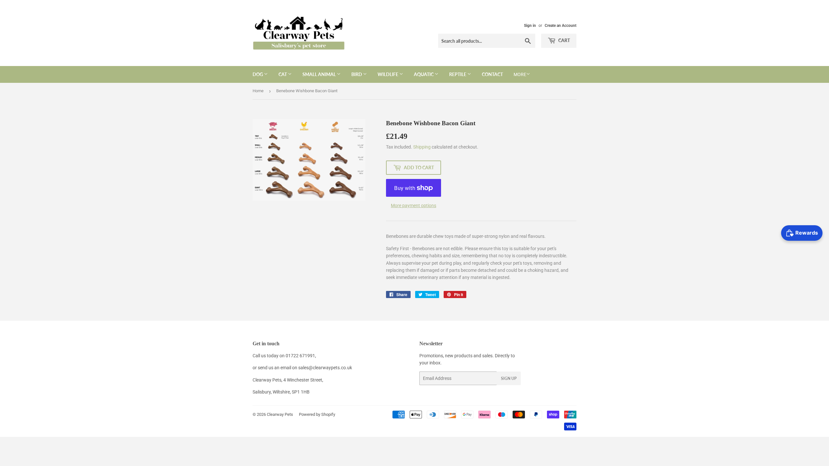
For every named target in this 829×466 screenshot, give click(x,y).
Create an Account (560, 25)
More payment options (413, 205)
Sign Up (509, 378)
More (520, 74)
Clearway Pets (280, 414)
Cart (563, 40)
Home (258, 90)
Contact (492, 74)
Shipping (422, 147)
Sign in (530, 25)
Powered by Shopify (317, 414)
